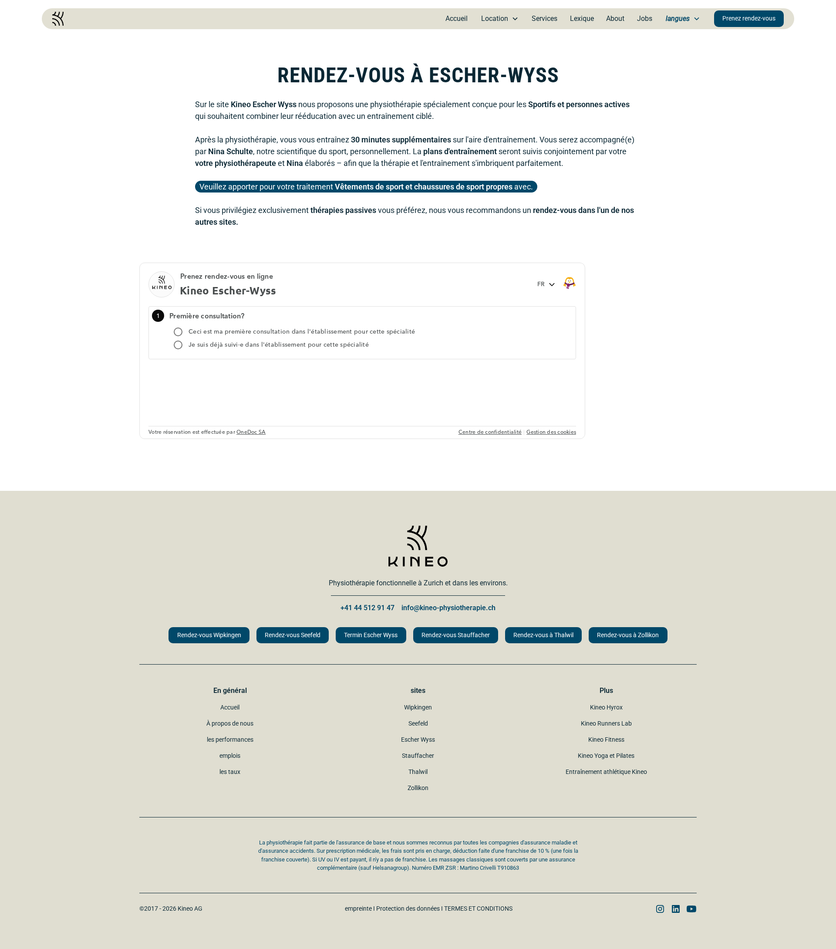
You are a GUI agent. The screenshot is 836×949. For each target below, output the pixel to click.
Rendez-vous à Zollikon (628, 635)
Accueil (456, 18)
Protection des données (408, 908)
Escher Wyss (418, 739)
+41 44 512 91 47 (367, 608)
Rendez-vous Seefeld (292, 635)
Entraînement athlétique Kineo (606, 771)
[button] (500, 18)
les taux (229, 771)
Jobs (644, 18)
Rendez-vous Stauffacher (455, 635)
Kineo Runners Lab (606, 723)
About (615, 18)
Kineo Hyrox (606, 707)
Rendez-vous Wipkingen (209, 635)
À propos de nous (229, 723)
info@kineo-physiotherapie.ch (448, 608)
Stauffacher (418, 755)
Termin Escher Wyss (371, 635)
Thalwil (418, 771)
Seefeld (418, 723)
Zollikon (418, 787)
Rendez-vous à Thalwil (543, 635)
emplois (229, 755)
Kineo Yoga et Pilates (606, 755)
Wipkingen (418, 707)
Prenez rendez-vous (748, 18)
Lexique (582, 18)
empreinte (358, 908)
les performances (230, 739)
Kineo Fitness (606, 739)
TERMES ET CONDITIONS (478, 908)
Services (544, 18)
